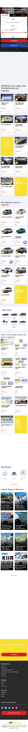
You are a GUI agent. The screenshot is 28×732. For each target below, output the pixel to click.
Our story (3, 665)
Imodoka (3, 682)
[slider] (2, 32)
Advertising (4, 668)
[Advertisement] (14, 67)
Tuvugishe (3, 676)
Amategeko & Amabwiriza (7, 670)
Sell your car (14, 45)
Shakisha (14, 40)
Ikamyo (23, 15)
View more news (14, 575)
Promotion (3, 674)
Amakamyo (3, 686)
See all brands (14, 484)
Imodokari (5, 15)
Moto (2, 684)
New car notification (14, 713)
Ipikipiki (14, 15)
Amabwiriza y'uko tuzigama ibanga (9, 672)
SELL (7, 148)
